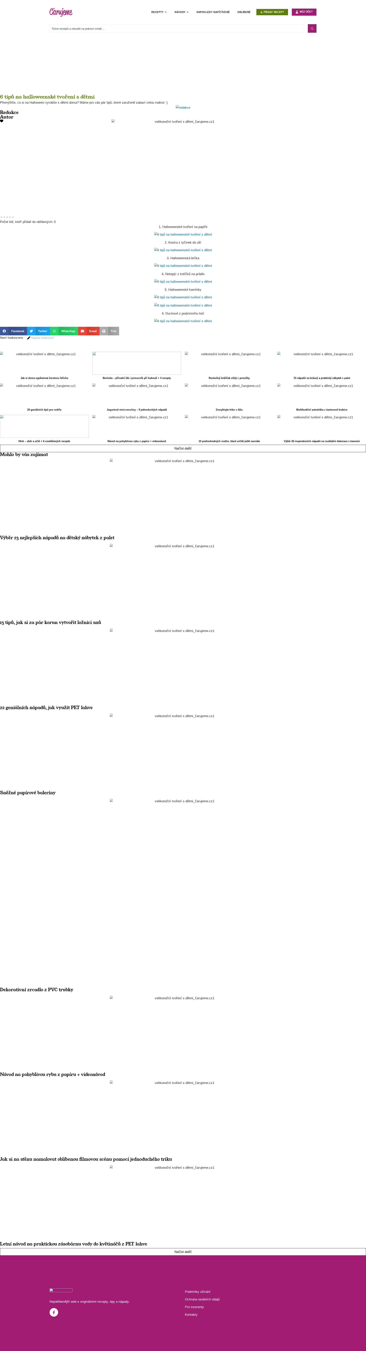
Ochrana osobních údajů (202, 1299)
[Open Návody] (187, 12)
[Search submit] (312, 28)
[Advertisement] (114, 67)
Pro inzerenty (194, 1307)
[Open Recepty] (166, 12)
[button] (13, 331)
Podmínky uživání (197, 1292)
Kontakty (191, 1314)
